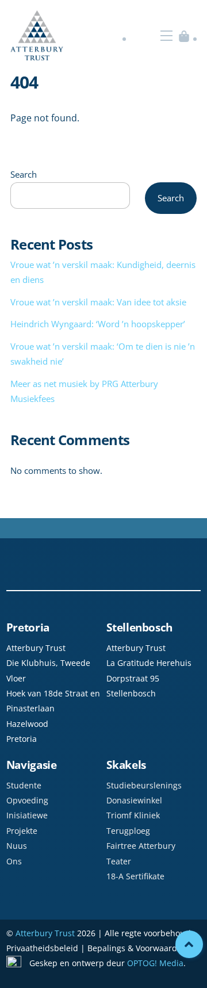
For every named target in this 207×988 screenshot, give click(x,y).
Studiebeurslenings (144, 785)
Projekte (21, 830)
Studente (23, 785)
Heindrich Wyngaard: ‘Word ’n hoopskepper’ (97, 324)
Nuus (16, 845)
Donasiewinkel (134, 800)
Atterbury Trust (45, 933)
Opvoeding (27, 800)
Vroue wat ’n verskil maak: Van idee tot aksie (98, 302)
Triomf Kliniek (133, 815)
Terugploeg (128, 830)
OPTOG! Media (155, 963)
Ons (14, 861)
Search (23, 174)
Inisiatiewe (27, 815)
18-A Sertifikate (135, 876)
